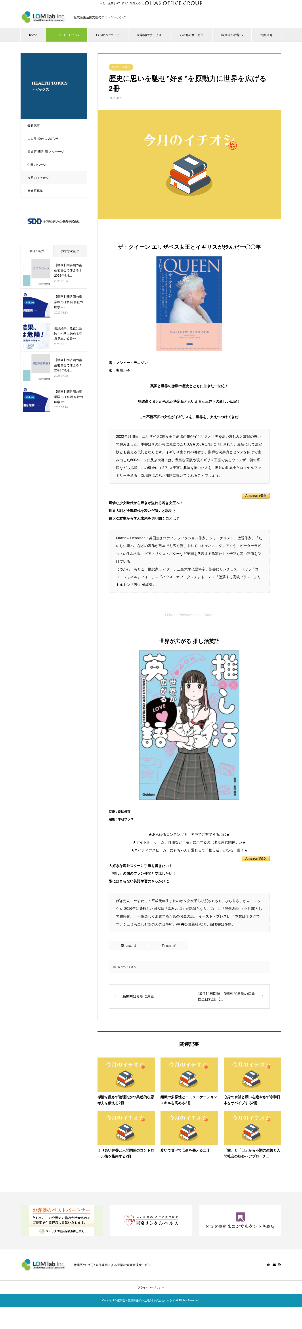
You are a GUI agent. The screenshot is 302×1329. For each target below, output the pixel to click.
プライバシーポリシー (151, 1287)
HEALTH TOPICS (66, 35)
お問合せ (266, 35)
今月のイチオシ (38, 178)
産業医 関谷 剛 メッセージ (45, 151)
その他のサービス (191, 35)
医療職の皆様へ (232, 35)
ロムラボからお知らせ (42, 138)
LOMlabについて (108, 35)
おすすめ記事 (70, 251)
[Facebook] (268, 1264)
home (33, 35)
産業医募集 (35, 191)
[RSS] (279, 1264)
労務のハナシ (36, 164)
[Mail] (274, 1264)
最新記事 (33, 125)
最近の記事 (37, 251)
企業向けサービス (149, 35)
